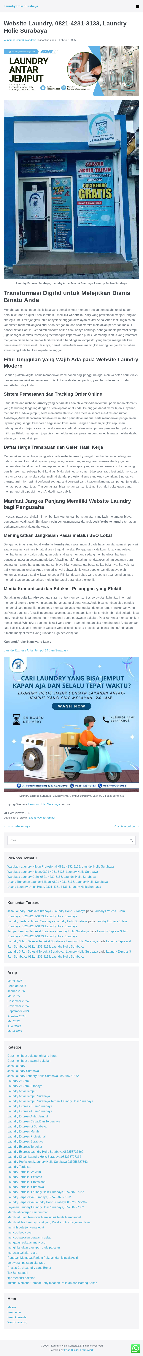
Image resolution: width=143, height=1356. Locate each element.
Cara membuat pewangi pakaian (28, 1060)
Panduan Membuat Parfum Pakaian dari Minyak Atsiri (42, 1257)
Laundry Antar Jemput (42, 817)
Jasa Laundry (16, 1065)
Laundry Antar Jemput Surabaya (28, 1096)
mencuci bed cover (19, 1232)
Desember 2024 (18, 1001)
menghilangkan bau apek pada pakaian (33, 1247)
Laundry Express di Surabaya (27, 1126)
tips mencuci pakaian (21, 1278)
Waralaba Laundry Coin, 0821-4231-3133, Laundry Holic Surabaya (51, 876)
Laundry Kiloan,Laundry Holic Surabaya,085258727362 (44, 1156)
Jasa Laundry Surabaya (23, 1071)
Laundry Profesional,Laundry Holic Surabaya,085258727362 (47, 1161)
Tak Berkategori (17, 1272)
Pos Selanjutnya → (126, 826)
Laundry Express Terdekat (24, 1146)
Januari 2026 (16, 991)
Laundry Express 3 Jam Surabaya (29, 1106)
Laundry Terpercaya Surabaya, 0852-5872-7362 (39, 1197)
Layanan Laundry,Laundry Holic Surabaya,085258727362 (45, 1207)
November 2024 (18, 1006)
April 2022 (14, 1026)
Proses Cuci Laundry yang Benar (29, 1267)
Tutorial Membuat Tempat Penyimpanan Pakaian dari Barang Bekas (52, 1283)
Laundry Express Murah (23, 1131)
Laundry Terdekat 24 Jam (24, 1172)
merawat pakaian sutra (22, 1252)
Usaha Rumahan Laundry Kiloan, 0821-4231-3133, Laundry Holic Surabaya (57, 881)
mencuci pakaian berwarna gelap (29, 1237)
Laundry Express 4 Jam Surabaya (29, 1111)
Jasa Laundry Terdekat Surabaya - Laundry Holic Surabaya (46, 911)
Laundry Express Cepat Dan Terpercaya (33, 1121)
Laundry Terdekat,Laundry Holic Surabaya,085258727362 (45, 1192)
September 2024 (18, 1011)
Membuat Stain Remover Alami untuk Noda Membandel (44, 1217)
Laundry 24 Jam (18, 1081)
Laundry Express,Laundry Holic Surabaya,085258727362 (45, 1151)
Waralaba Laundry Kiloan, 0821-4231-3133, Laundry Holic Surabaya (52, 871)
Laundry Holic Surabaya (21, 6)
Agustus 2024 (16, 1016)
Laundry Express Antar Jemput (27, 1116)
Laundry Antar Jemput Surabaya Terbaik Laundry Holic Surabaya (50, 1101)
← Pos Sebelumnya (17, 826)
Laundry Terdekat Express (24, 1177)
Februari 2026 (16, 985)
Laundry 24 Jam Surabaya (24, 1086)
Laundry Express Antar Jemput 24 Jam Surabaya (36, 650)
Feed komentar (17, 1317)
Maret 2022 (14, 1031)
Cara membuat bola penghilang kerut (31, 1055)
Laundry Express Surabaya (25, 1141)
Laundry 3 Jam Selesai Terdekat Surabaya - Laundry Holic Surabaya (52, 941)
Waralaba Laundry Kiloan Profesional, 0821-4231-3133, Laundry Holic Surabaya (60, 866)
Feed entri (14, 1312)
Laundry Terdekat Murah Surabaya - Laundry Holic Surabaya (47, 921)
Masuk (11, 1307)
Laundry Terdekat (18, 1166)
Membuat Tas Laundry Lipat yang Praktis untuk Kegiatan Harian (49, 1222)
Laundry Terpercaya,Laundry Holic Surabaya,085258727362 (47, 1202)
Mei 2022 (13, 1021)
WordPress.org (17, 1322)
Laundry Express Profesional (26, 1136)
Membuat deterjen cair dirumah (27, 1212)
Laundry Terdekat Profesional (26, 1182)
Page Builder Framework (78, 1349)
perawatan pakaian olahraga (26, 1262)
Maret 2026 (14, 980)
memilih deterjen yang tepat (25, 1227)
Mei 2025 (13, 996)
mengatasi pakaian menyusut (26, 1242)
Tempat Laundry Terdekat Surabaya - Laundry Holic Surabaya (48, 931)
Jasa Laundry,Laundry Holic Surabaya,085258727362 (43, 1076)
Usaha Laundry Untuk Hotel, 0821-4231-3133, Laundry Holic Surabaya (54, 886)
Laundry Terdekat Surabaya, (26, 1187)
